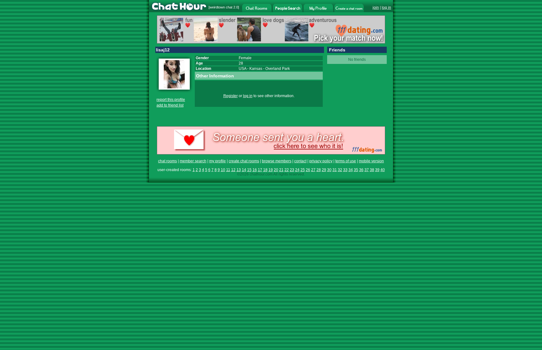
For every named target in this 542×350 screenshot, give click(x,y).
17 (260, 170)
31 (334, 170)
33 (345, 170)
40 (382, 170)
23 (292, 170)
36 (361, 170)
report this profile (171, 99)
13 (238, 170)
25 (302, 170)
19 (270, 170)
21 (281, 170)
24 (297, 170)
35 (356, 170)
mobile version (371, 161)
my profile (217, 161)
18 (265, 170)
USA (242, 68)
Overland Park (277, 68)
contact (300, 161)
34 (350, 170)
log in (386, 7)
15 (249, 170)
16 (254, 170)
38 (372, 170)
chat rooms (167, 161)
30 (329, 170)
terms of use (345, 161)
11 (228, 170)
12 (233, 170)
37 (366, 170)
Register (230, 96)
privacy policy (320, 161)
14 (244, 170)
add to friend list (170, 105)
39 (377, 170)
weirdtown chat (221, 7)
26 (308, 170)
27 (313, 170)
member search (193, 161)
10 (223, 170)
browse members (276, 161)
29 (324, 170)
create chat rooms (244, 161)
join (376, 7)
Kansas (255, 68)
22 (286, 170)
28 (318, 170)
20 (276, 170)
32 (340, 170)
